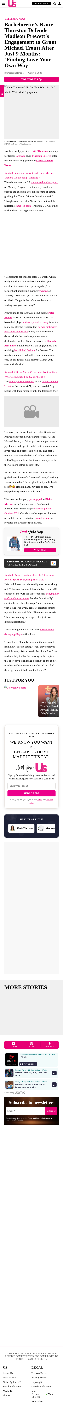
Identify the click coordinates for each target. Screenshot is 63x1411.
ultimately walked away (35, 322)
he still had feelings (24, 350)
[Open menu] (3, 3)
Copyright (37, 1382)
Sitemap (7, 1395)
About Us (8, 1373)
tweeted (43, 290)
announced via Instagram (44, 182)
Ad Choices (38, 1401)
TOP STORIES (29, 79)
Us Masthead (9, 1377)
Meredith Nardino (15, 73)
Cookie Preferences (42, 1386)
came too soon (23, 205)
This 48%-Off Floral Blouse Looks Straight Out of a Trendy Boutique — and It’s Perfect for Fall (39, 541)
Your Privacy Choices (36, 1394)
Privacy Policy (39, 1377)
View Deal (40, 550)
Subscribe (41, 3)
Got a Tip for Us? (12, 1382)
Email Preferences (12, 1386)
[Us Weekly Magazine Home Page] (11, 3)
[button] (54, 4)
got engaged (35, 499)
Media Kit (8, 1391)
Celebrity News (15, 19)
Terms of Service (40, 1373)
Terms (39, 800)
